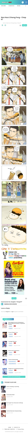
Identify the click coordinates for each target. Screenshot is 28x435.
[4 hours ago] (15, 334)
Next (26, 25)
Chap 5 (10, 354)
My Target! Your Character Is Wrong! (14, 402)
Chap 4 (10, 343)
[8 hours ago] (15, 352)
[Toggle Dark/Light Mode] (5, 25)
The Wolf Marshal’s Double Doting (13, 411)
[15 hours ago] (15, 370)
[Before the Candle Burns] (5, 353)
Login (12, 311)
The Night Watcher (12, 341)
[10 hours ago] (19, 361)
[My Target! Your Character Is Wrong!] (3, 405)
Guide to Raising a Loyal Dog (12, 386)
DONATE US (11, 5)
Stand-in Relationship (13, 359)
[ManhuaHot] (6, 2)
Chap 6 (10, 352)
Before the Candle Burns (13, 350)
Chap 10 (10, 328)
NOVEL (18, 5)
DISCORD (3, 5)
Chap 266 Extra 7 (12, 361)
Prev (23, 25)
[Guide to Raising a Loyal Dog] (3, 389)
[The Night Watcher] (5, 344)
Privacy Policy (21, 429)
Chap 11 (10, 326)
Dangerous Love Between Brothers (16, 368)
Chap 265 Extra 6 (12, 363)
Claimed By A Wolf (10, 394)
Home (4, 23)
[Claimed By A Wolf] (3, 397)
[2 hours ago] (15, 326)
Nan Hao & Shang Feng (11, 23)
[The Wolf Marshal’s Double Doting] (3, 413)
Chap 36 (10, 336)
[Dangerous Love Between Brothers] (5, 371)
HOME (9, 427)
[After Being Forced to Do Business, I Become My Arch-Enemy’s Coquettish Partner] (5, 325)
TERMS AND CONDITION (9, 429)
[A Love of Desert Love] (5, 335)
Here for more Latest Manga (14, 376)
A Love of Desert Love (13, 332)
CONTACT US (17, 427)
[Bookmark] (2, 25)
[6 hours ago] (15, 343)
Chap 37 (10, 334)
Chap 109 (11, 372)
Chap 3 (10, 345)
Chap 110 (10, 370)
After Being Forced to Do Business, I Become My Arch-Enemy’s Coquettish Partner (16, 323)
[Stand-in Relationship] (5, 362)
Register (8, 311)
